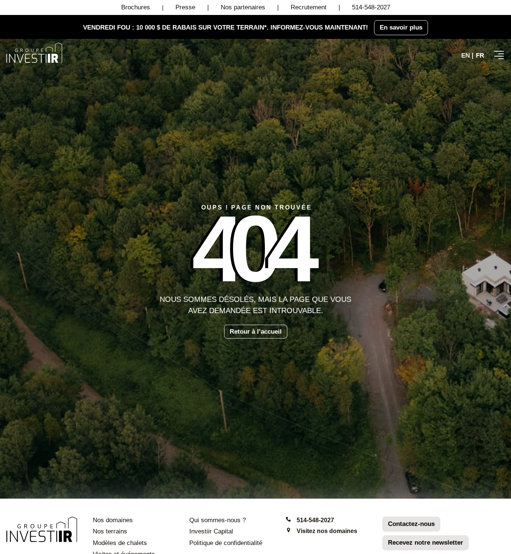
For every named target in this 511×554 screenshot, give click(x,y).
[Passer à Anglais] (465, 55)
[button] (499, 55)
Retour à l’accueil (256, 331)
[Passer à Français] (480, 55)
